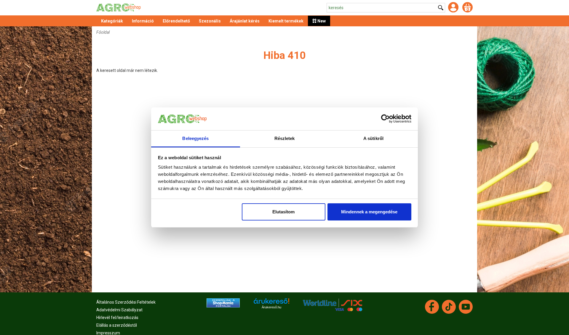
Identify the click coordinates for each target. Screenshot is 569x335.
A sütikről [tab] (373, 138)
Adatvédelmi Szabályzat (119, 309)
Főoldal (103, 32)
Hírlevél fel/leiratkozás (117, 317)
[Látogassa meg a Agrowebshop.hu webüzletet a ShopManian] (223, 302)
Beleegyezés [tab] (195, 138)
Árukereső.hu (271, 307)
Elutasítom (283, 211)
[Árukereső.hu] (271, 303)
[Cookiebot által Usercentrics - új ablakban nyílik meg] (385, 119)
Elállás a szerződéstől (116, 325)
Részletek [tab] (284, 138)
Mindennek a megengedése (369, 211)
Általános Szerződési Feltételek (126, 302)
